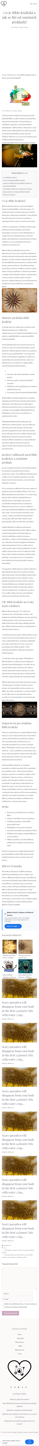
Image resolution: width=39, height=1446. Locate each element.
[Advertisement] (19, 48)
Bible (20, 1346)
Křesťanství (11, 75)
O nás (19, 1354)
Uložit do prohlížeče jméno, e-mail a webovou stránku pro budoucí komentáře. (20, 1305)
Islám (19, 1334)
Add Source (29, 1441)
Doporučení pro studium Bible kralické (16, 192)
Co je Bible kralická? (10, 177)
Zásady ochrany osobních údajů (28, 1432)
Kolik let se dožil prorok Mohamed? (19, 1410)
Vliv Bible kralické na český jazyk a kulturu (17, 189)
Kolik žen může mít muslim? (19, 1399)
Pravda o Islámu (23, 27)
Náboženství (19, 1350)
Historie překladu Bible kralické (14, 180)
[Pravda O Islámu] (4, 3)
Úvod (4, 75)
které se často (20, 506)
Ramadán (20, 1338)
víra (5, 1248)
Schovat (24, 173)
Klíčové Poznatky (9, 195)
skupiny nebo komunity (17, 786)
